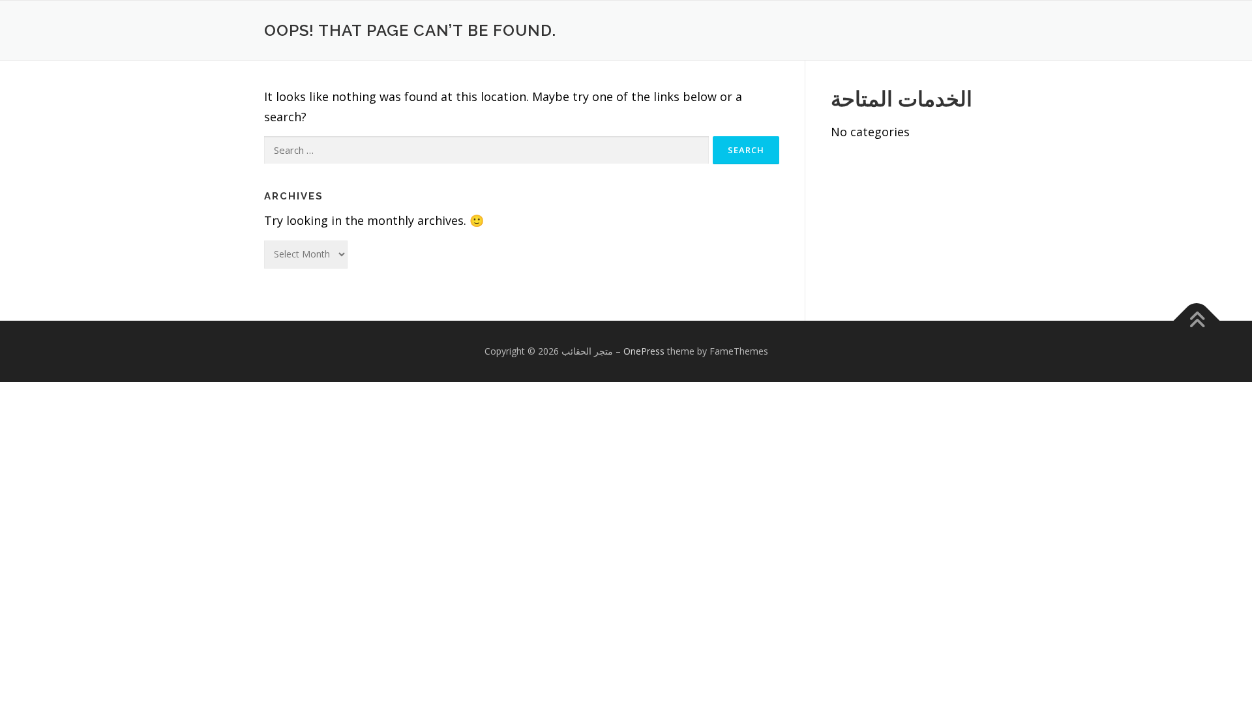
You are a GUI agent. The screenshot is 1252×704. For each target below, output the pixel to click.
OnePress (643, 351)
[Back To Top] (1197, 321)
